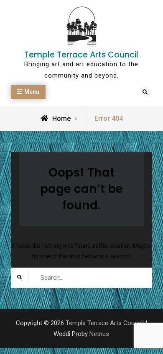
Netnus (99, 334)
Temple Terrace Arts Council (81, 54)
